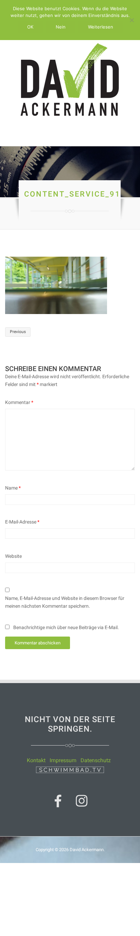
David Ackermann (87, 849)
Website (13, 556)
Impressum (63, 760)
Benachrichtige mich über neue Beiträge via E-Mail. (66, 627)
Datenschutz (96, 760)
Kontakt (36, 760)
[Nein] (131, 20)
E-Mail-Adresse (22, 522)
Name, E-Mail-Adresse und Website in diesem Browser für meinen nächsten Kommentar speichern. (64, 602)
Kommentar (19, 402)
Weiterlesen (100, 27)
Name (13, 488)
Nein (61, 27)
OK (30, 27)
